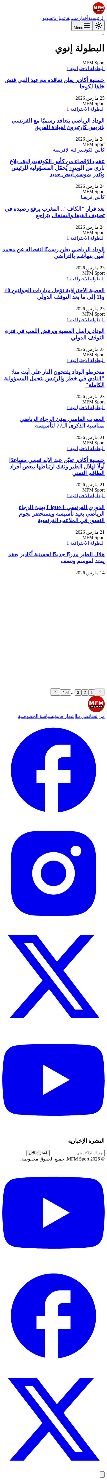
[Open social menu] (102, 1474)
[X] (53, 1025)
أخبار (83, 18)
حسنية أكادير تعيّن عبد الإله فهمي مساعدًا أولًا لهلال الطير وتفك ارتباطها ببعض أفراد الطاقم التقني (57, 466)
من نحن (98, 716)
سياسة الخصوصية (35, 716)
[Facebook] (53, 819)
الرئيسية (96, 18)
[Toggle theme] (99, 26)
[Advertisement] (53, 631)
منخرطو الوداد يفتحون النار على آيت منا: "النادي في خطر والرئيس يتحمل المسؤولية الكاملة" (54, 378)
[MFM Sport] (99, 12)
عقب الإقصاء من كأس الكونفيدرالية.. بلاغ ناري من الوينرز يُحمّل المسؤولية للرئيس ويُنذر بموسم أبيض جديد (57, 167)
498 (65, 692)
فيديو (47, 18)
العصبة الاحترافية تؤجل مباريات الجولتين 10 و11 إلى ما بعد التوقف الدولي (54, 293)
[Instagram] (53, 922)
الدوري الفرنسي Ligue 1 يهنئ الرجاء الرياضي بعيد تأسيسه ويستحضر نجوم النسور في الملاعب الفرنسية (62, 513)
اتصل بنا (84, 716)
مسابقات (71, 18)
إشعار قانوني (64, 716)
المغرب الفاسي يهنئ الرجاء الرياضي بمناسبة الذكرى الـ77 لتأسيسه (62, 422)
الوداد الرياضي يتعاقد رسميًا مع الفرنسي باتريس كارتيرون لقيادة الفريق (58, 123)
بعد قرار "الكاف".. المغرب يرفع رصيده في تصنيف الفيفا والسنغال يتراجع (55, 212)
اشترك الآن (38, 1153)
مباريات (58, 18)
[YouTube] (53, 1129)
